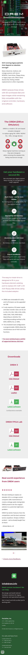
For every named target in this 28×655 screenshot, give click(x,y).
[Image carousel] (14, 542)
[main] (14, 24)
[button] (1, 2)
